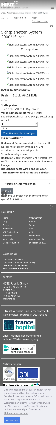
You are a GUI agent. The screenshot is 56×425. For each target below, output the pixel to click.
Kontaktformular (37, 239)
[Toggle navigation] (52, 7)
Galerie (6, 225)
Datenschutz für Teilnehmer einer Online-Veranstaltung (15, 267)
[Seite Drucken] (52, 26)
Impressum (8, 228)
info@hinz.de (9, 298)
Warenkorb (20, 17)
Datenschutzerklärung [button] (16, 413)
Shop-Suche (8, 16)
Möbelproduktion (11, 242)
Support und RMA (37, 242)
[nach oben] (52, 207)
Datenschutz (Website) (13, 259)
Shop (2, 18)
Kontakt (32, 221)
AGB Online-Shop (10, 232)
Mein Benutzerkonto (40, 19)
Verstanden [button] (12, 420)
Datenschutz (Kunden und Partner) (19, 262)
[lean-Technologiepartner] (21, 349)
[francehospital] (21, 325)
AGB (31, 228)
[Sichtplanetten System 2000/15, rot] (28, 56)
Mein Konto (34, 235)
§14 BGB (16, 199)
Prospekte (7, 235)
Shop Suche (8, 239)
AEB (31, 232)
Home (5, 218)
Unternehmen (35, 218)
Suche (32, 225)
